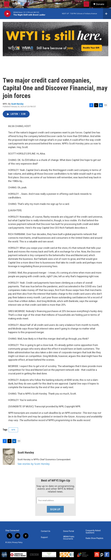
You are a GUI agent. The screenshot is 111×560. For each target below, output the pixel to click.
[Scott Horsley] (9, 457)
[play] (7, 13)
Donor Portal (68, 531)
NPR (13, 430)
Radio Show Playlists (94, 538)
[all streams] (107, 13)
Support (44, 537)
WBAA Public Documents (68, 538)
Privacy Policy (17, 542)
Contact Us (45, 531)
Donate (100, 4)
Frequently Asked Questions (93, 532)
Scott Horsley (17, 103)
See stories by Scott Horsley (34, 463)
